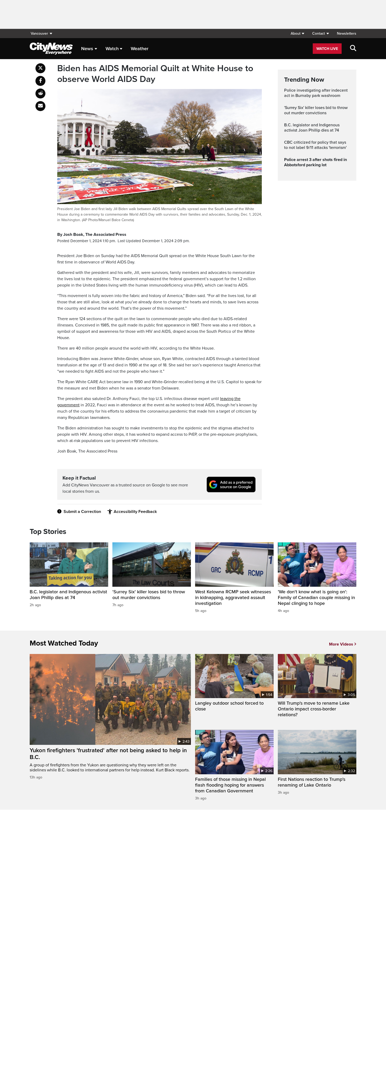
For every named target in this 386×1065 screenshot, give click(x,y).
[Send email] (40, 106)
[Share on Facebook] (40, 81)
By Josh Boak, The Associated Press (91, 234)
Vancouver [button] (39, 33)
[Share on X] (40, 68)
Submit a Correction (82, 511)
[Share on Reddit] (40, 93)
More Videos (341, 644)
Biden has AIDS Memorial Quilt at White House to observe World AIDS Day (155, 74)
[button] (297, 33)
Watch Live (327, 48)
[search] (353, 48)
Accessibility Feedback (135, 511)
